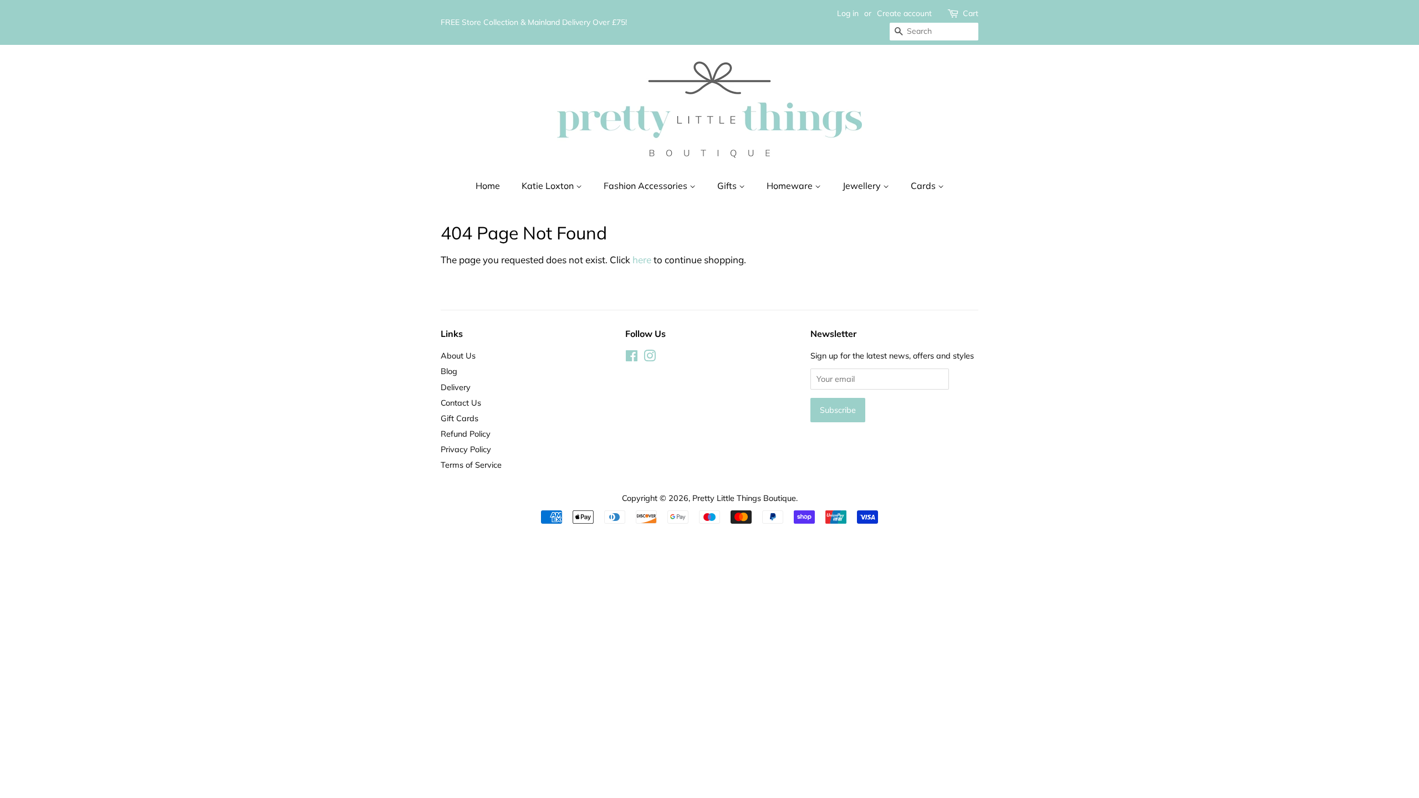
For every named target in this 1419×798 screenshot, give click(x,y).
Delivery (456, 387)
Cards (924, 185)
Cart (970, 13)
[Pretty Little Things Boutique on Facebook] (631, 357)
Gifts (728, 185)
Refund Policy (466, 433)
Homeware (791, 185)
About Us (458, 355)
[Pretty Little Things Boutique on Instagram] (650, 357)
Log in (848, 13)
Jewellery (863, 185)
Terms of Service (471, 464)
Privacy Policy (466, 449)
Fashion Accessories (647, 185)
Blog (449, 371)
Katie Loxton (549, 185)
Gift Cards (459, 418)
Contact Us (461, 402)
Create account (904, 13)
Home (488, 185)
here (641, 259)
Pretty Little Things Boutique (744, 498)
